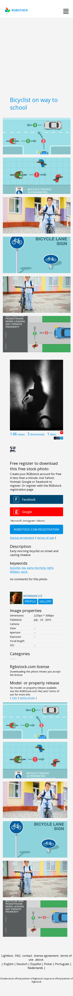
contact (27, 956)
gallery (45, 601)
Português (62, 964)
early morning (36, 568)
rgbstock (20, 10)
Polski (48, 964)
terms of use (27, 698)
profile (30, 601)
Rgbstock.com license (29, 666)
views (21, 434)
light (50, 568)
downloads (37, 434)
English (8, 964)
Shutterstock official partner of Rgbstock (21, 978)
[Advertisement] (36, 55)
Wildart (14, 572)
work (24, 572)
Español (35, 964)
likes (53, 434)
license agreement (46, 956)
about (39, 960)
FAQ (14, 698)
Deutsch (21, 964)
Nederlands (35, 968)
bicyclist (15, 568)
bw (24, 568)
